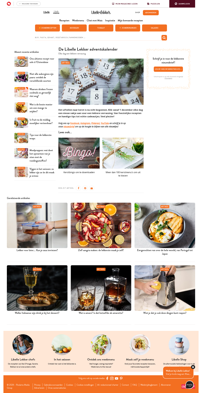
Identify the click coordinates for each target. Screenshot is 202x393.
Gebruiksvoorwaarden (53, 384)
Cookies (69, 384)
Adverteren (39, 387)
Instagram (85, 123)
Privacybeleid (168, 78)
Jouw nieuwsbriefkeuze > (168, 69)
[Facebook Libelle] (107, 378)
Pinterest (95, 123)
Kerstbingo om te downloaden (79, 172)
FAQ (134, 384)
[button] (182, 4)
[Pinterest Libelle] (121, 378)
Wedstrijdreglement (148, 384)
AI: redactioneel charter (107, 384)
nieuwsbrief (68, 126)
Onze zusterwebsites (57, 387)
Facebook (74, 123)
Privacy (37, 384)
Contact (125, 384)
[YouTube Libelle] (116, 378)
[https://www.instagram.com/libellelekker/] (112, 378)
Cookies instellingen (85, 384)
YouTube (105, 123)
